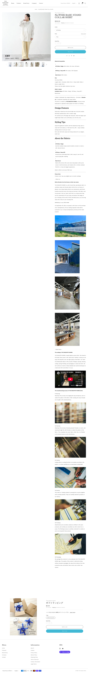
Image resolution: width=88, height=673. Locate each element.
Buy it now (70, 51)
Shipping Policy (34, 657)
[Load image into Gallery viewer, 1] (10, 64)
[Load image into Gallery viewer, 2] (15, 64)
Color (56, 27)
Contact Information (35, 661)
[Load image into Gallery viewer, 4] (26, 64)
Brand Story (26, 3)
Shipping (62, 22)
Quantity (57, 41)
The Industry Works (59, 12)
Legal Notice (34, 664)
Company (34, 3)
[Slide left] (6, 64)
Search (32, 648)
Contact (41, 3)
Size (56, 33)
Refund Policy (34, 654)
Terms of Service (34, 659)
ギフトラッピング (54, 603)
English (74, 3)
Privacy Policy (34, 652)
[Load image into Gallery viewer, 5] (32, 64)
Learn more (72, 612)
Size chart (83, 33)
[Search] (85, 3)
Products (19, 3)
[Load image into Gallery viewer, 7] (42, 64)
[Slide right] (46, 64)
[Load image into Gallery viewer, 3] (21, 64)
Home (12, 3)
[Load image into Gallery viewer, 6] (37, 64)
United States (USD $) (65, 3)
